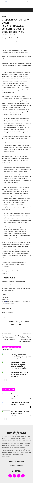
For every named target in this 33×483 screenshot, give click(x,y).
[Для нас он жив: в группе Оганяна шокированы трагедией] (6, 374)
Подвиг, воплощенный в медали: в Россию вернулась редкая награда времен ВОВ (24, 338)
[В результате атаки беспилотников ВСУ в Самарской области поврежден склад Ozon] (6, 364)
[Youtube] (23, 476)
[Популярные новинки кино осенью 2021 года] (6, 405)
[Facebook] (10, 476)
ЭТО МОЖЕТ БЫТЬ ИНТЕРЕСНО (11, 347)
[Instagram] (14, 476)
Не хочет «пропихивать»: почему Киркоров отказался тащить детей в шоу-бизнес (21, 356)
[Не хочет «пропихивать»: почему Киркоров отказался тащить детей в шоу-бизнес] (6, 356)
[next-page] (5, 380)
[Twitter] (18, 476)
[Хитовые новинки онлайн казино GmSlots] (6, 413)
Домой (3, 14)
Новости (9, 14)
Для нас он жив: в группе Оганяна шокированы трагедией (20, 374)
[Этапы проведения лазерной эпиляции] (6, 396)
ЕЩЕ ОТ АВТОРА (7, 349)
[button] (3, 10)
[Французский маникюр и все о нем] (16, 4)
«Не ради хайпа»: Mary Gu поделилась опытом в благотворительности (9, 337)
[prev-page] (3, 380)
